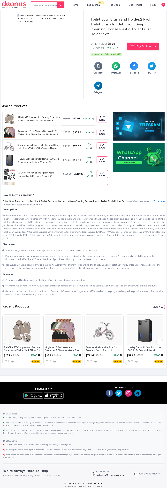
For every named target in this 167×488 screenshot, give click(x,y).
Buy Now (102, 118)
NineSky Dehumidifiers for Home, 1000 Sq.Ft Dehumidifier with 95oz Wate (144, 350)
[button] (160, 342)
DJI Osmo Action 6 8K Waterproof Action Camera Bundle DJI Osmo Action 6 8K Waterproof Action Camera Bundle (36, 174)
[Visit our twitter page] (119, 393)
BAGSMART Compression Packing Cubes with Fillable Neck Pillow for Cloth (22, 350)
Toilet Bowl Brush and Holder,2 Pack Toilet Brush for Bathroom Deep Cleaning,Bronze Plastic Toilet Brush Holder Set (64, 201)
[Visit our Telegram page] (138, 393)
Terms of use (85, 486)
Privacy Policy (71, 486)
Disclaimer (97, 486)
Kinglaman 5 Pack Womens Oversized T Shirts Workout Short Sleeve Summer (63, 350)
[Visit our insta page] (128, 393)
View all (157, 307)
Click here (159, 201)
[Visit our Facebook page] (109, 393)
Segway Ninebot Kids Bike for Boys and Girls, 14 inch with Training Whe (101, 350)
